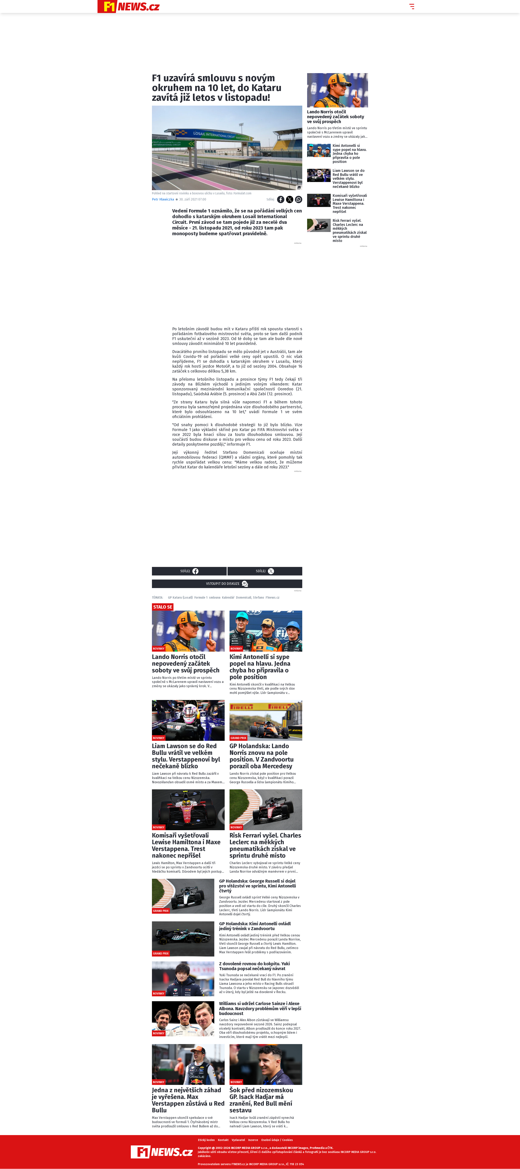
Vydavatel (238, 1140)
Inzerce (253, 1140)
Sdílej (185, 571)
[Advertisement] (237, 283)
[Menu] (411, 6)
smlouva (214, 597)
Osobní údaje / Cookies (277, 1140)
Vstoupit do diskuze (222, 584)
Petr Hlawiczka (163, 199)
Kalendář (228, 597)
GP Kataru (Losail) (180, 597)
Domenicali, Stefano (250, 597)
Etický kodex (206, 1140)
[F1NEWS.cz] (129, 6)
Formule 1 (200, 597)
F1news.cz (273, 597)
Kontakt (223, 1140)
